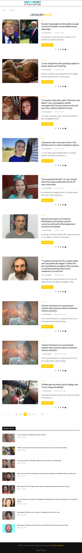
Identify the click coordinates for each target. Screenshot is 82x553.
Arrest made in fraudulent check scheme (31, 435)
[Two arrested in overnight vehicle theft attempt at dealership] (8, 463)
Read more (47, 45)
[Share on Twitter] (60, 49)
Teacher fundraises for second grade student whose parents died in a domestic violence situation (59, 308)
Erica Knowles (47, 33)
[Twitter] (66, 3)
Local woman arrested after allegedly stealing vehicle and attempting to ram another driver (47, 500)
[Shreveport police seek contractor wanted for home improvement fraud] (8, 528)
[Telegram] (73, 3)
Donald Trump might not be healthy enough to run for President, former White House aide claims (60, 26)
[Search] (79, 3)
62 (21, 414)
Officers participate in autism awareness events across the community (42, 447)
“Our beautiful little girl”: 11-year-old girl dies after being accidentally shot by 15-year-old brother (59, 182)
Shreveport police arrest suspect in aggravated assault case (38, 512)
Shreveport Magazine (57, 545)
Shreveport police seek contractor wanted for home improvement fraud (42, 525)
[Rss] (75, 3)
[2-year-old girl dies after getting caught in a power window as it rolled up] (20, 71)
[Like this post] (55, 49)
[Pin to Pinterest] (63, 49)
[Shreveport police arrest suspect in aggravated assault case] (8, 515)
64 (29, 414)
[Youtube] (71, 3)
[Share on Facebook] (58, 49)
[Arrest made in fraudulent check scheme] (8, 438)
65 (34, 414)
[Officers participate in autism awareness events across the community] (8, 451)
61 (17, 414)
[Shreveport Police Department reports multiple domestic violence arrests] (8, 489)
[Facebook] (64, 3)
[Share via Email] (65, 49)
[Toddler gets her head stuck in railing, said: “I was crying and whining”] (20, 392)
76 (42, 414)
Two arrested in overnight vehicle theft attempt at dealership (39, 460)
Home (4, 10)
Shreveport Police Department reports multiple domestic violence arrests (43, 486)
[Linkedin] (68, 3)
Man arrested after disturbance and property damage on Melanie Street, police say (46, 473)
